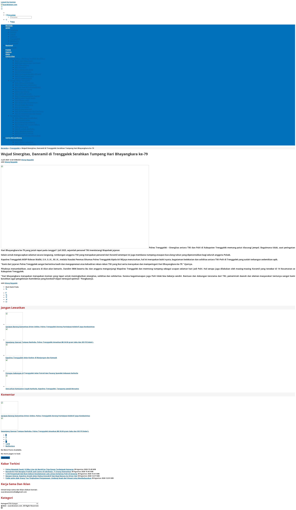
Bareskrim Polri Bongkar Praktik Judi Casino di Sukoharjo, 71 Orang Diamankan (38, 471)
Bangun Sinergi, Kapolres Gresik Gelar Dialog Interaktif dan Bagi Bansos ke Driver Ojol (41, 476)
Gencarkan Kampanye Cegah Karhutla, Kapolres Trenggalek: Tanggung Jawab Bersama (42, 389)
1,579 (8, 444)
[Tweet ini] (6, 295)
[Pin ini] (6, 297)
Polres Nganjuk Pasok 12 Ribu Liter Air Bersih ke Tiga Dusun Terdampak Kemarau (40, 469)
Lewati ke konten (8, 2)
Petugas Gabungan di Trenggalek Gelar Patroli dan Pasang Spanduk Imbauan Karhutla (42, 373)
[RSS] (6, 289)
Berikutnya (10, 446)
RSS (13, 22)
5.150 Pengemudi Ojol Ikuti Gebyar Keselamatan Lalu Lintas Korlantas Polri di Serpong (41, 474)
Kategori (4, 503)
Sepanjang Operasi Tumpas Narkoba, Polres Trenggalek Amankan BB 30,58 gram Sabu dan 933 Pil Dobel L (50, 342)
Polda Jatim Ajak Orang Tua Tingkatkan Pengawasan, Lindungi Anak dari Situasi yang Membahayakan (48, 478)
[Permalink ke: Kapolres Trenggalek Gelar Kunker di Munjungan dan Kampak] (14, 355)
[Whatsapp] (6, 302)
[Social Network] (6, 20)
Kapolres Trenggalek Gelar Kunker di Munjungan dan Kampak (31, 358)
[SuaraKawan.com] (9, 4)
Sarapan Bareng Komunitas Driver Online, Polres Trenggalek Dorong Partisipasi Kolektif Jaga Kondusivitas (50, 327)
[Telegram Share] (6, 299)
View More (5, 458)
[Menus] (2, 7)
